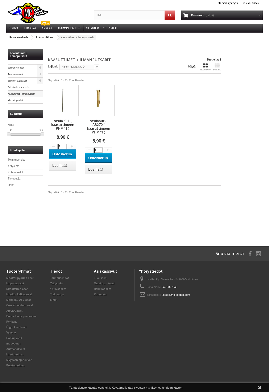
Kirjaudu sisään (250, 3)
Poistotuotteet (15, 365)
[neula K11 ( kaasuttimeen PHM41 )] (62, 100)
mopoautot (13, 343)
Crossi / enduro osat (19, 305)
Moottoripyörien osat (19, 278)
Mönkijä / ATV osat (18, 299)
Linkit (11, 184)
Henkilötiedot (102, 288)
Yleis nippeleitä (15, 100)
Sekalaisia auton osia (18, 87)
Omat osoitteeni (104, 283)
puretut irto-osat (16, 67)
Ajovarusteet (14, 310)
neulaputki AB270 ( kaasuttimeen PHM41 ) (98, 126)
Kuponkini (100, 294)
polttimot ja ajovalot (17, 80)
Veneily (11, 332)
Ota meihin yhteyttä (228, 3)
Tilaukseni (100, 278)
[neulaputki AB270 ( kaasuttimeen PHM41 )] (98, 100)
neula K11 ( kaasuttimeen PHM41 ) (62, 124)
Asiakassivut (105, 271)
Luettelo (217, 69)
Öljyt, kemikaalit (16, 327)
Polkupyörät (14, 338)
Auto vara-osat (15, 74)
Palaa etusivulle (18, 37)
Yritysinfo (13, 166)
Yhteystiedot (15, 172)
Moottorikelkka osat (19, 294)
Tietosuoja (14, 178)
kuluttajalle (17, 150)
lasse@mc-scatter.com (176, 294)
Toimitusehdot (16, 159)
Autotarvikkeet (15, 349)
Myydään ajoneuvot (19, 360)
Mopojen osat (15, 283)
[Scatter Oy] (47, 12)
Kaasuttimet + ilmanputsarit (21, 93)
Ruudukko (205, 69)
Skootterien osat (17, 288)
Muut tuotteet (14, 354)
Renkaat (11, 321)
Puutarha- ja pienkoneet (21, 316)
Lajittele (53, 66)
